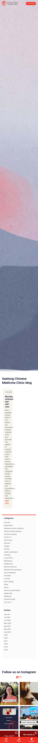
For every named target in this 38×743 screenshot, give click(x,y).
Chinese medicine (10, 534)
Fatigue (6, 546)
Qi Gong (7, 579)
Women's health (9, 599)
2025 (6, 635)
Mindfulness (8, 564)
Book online (31, 3)
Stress (6, 587)
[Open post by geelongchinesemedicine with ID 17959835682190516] (9, 693)
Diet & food (8, 540)
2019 (6, 647)
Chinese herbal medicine (12, 531)
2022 (6, 638)
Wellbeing (7, 596)
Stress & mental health (12, 590)
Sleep (6, 584)
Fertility (6, 549)
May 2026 (7, 623)
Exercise (7, 543)
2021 (6, 641)
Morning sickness (10, 567)
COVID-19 (7, 537)
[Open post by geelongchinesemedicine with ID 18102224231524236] (9, 717)
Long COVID (8, 558)
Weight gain (8, 593)
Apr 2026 (7, 626)
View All (7, 522)
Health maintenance (11, 552)
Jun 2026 (7, 620)
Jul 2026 (7, 617)
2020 (6, 644)
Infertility (7, 555)
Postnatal (7, 576)
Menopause (8, 561)
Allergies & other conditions (14, 528)
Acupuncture (8, 525)
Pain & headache (10, 573)
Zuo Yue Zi (8, 602)
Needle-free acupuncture (13, 570)
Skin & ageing (9, 582)
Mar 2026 (7, 629)
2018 (6, 650)
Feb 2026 (7, 632)
